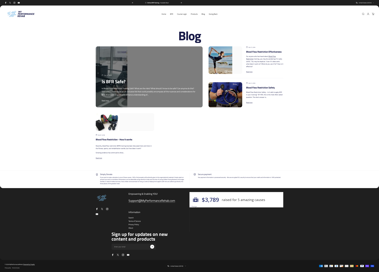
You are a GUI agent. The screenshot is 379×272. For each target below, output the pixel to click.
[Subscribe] (152, 247)
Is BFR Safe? (113, 81)
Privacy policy (8, 268)
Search (131, 218)
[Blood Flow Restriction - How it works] (125, 122)
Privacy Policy (134, 224)
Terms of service (16, 268)
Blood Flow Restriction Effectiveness (263, 51)
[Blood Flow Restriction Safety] (225, 94)
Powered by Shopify (29, 264)
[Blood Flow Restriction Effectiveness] (225, 60)
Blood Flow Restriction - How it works (114, 139)
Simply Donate (106, 174)
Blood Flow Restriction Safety (260, 87)
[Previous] (132, 3)
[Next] (181, 3)
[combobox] (365, 3)
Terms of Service (135, 221)
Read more (105, 100)
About (131, 228)
